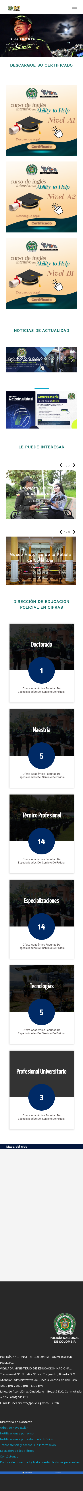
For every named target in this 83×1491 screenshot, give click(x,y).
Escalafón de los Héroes (17, 1450)
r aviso (29, 1433)
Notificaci (6, 1433)
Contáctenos (9, 1456)
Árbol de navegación (14, 1427)
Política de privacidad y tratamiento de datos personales (40, 1462)
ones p (18, 1433)
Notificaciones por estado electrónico (26, 1439)
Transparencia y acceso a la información (28, 1445)
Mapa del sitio (16, 1146)
